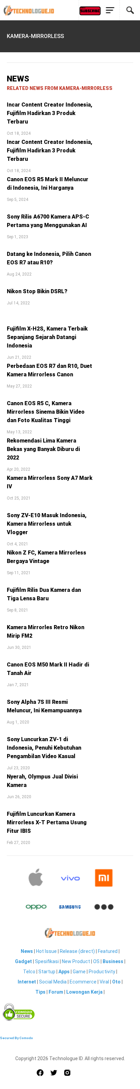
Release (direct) (77, 951)
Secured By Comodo (16, 1038)
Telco (29, 971)
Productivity (102, 971)
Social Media (53, 981)
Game (79, 971)
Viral (104, 981)
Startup (46, 971)
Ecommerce (83, 981)
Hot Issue (46, 951)
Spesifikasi (47, 961)
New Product (76, 961)
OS (96, 961)
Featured (108, 951)
